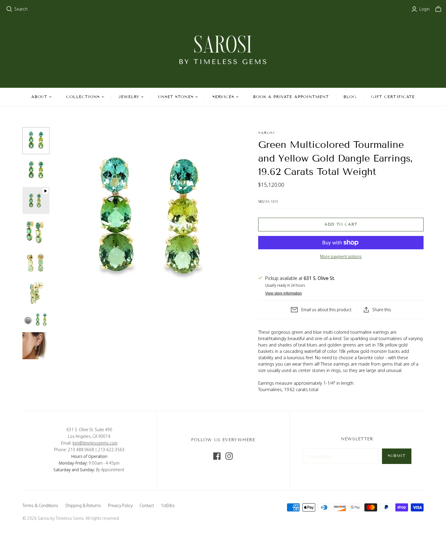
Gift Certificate (393, 96)
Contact (147, 505)
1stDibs (168, 505)
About (39, 96)
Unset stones (175, 96)
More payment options (341, 256)
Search (21, 9)
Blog (349, 96)
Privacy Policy (120, 505)
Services (223, 96)
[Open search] (9, 9)
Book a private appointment (291, 96)
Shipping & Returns (83, 505)
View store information (283, 293)
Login (424, 9)
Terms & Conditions (40, 505)
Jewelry (129, 96)
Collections (83, 96)
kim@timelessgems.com (95, 443)
